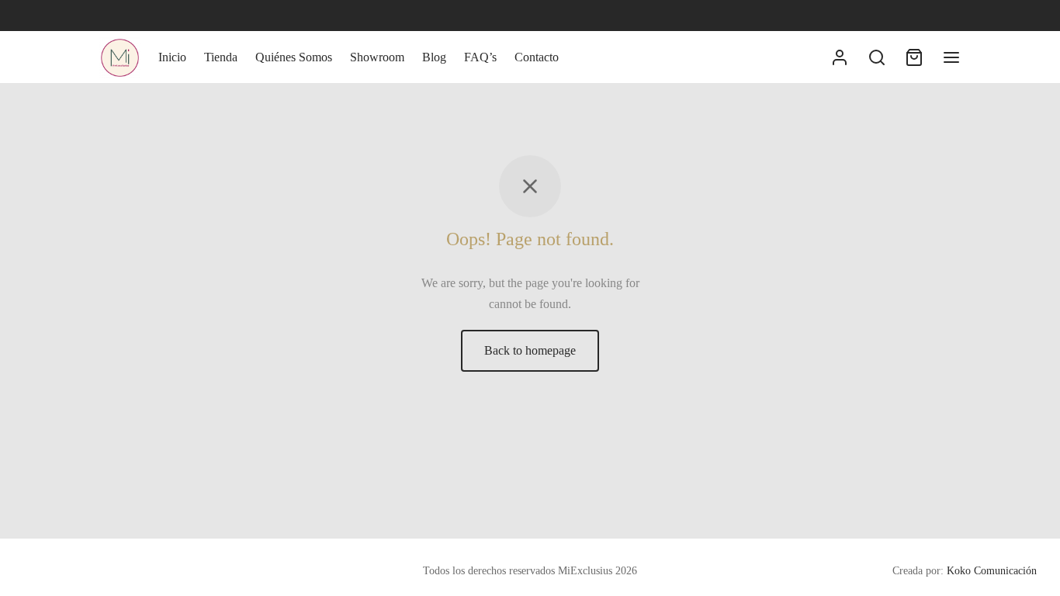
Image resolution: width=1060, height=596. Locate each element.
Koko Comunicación (992, 571)
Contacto (536, 57)
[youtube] (173, 15)
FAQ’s (480, 57)
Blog (434, 57)
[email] (205, 15)
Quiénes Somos (293, 57)
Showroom (377, 57)
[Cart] (914, 57)
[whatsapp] (142, 15)
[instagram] (111, 15)
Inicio (172, 57)
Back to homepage (530, 350)
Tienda (220, 57)
